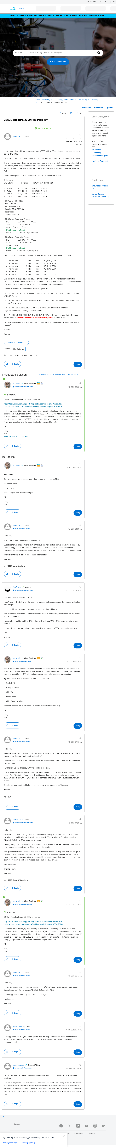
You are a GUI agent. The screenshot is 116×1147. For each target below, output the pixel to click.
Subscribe (98, 108)
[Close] (64, 1136)
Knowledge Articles (100, 186)
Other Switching (18, 349)
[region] (33, 1140)
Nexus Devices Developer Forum (99, 195)
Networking (82, 100)
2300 (10, 355)
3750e (17, 355)
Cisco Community (42, 100)
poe (31, 355)
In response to (23, 387)
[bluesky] (103, 1125)
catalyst (24, 355)
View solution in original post (16, 436)
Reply (77, 364)
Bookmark (86, 108)
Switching (95, 100)
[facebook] (61, 1126)
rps (36, 355)
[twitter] (69, 1126)
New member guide (100, 155)
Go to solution (44, 129)
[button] (7, 364)
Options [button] (109, 108)
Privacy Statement (10, 1143)
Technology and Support (64, 100)
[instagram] (95, 1126)
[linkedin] (78, 1126)
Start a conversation (58, 61)
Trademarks (91, 1133)
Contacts (17, 1124)
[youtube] (86, 1126)
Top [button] (6, 1117)
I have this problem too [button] (16, 342)
